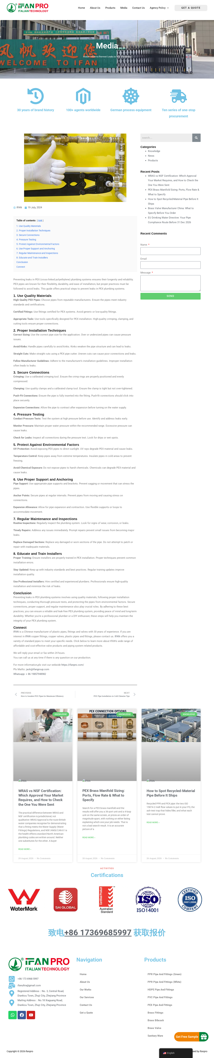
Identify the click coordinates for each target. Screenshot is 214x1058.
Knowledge (154, 151)
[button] (167, 8)
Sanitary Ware (155, 1035)
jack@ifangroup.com (37, 669)
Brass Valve (154, 1028)
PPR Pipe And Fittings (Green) (164, 974)
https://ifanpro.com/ (72, 664)
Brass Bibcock (156, 1020)
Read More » (24, 849)
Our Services (87, 997)
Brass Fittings (155, 1012)
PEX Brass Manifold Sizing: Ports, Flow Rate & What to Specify (103, 795)
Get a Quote (86, 1012)
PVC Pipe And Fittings (160, 997)
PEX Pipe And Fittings (160, 1005)
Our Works (85, 989)
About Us (85, 981)
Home (86, 56)
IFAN (16, 631)
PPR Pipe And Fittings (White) (164, 981)
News (151, 155)
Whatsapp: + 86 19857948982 (29, 674)
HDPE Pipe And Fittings (161, 989)
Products (153, 160)
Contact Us (86, 1005)
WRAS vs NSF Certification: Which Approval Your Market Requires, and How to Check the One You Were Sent (173, 180)
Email (143, 258)
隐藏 (40, 220)
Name (144, 244)
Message (145, 272)
